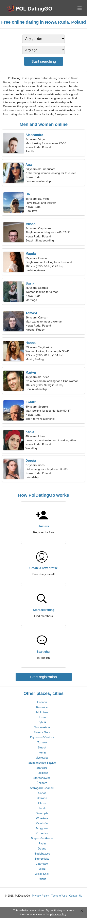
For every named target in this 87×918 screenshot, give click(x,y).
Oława (42, 803)
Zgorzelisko (42, 858)
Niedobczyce (42, 853)
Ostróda (42, 798)
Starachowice (42, 777)
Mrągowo (42, 828)
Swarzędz (42, 813)
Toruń (42, 717)
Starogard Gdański (42, 787)
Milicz (42, 868)
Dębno (42, 848)
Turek (42, 808)
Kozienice (42, 833)
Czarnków (42, 863)
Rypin (42, 843)
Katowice (42, 707)
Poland (42, 878)
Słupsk (42, 747)
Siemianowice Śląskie (42, 762)
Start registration (43, 677)
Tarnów (42, 742)
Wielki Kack (42, 873)
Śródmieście (42, 727)
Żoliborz (42, 782)
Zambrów (42, 823)
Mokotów (42, 712)
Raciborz (42, 772)
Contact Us (75, 895)
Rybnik (42, 722)
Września (42, 818)
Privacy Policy (40, 895)
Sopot (42, 793)
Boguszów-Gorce (42, 838)
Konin (42, 752)
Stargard (42, 767)
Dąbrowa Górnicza (42, 737)
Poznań (42, 702)
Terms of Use (59, 895)
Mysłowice (42, 757)
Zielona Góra (42, 732)
